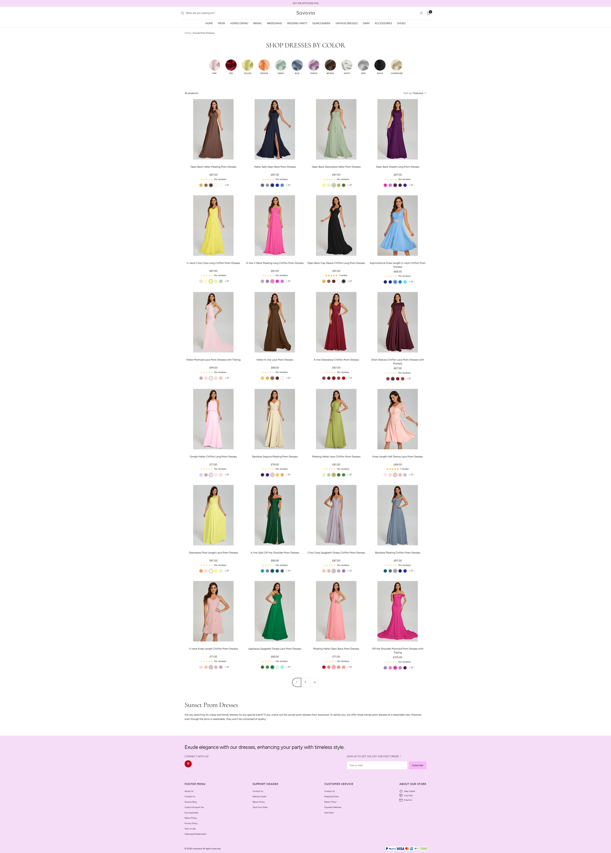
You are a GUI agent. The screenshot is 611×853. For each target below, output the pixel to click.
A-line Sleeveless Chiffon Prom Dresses (336, 359)
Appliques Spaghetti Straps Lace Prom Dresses (274, 648)
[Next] (314, 682)
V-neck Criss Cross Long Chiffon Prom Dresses (213, 263)
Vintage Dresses (346, 23)
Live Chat (408, 795)
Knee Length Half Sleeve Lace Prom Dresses (397, 456)
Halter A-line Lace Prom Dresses (274, 359)
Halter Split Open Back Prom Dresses (275, 166)
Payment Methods (332, 807)
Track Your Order (260, 807)
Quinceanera (321, 23)
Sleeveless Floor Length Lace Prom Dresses (213, 552)
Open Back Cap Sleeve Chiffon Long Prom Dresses (336, 263)
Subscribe (417, 765)
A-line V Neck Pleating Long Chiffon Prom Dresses (275, 263)
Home (209, 23)
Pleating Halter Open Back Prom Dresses (336, 648)
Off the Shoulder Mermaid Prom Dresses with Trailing (397, 650)
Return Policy (191, 818)
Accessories (383, 23)
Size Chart (329, 812)
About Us (189, 791)
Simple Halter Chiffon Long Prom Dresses (213, 456)
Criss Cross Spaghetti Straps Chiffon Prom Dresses (336, 552)
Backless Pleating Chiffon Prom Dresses (397, 552)
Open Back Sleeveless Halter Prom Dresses (336, 166)
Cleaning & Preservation (196, 834)
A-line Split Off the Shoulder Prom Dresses (275, 552)
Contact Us (190, 796)
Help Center (409, 791)
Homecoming (239, 23)
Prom (221, 23)
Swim (366, 23)
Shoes (401, 23)
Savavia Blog (191, 802)
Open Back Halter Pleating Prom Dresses (213, 166)
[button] (214, 67)
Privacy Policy (191, 823)
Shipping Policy (331, 796)
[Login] (421, 13)
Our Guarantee (191, 812)
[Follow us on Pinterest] (188, 763)
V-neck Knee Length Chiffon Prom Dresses (213, 648)
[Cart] (428, 13)
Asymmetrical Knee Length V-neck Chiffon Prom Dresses (398, 264)
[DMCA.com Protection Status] (423, 848)
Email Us (408, 800)
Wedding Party (297, 23)
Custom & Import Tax (194, 807)
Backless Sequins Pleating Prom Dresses (275, 456)
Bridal (257, 23)
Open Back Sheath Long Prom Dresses (397, 166)
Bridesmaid (274, 23)
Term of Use (190, 829)
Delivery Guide (259, 796)
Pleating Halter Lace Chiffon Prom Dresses (336, 456)
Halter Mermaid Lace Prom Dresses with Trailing (213, 359)
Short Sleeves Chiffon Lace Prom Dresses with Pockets (397, 361)
